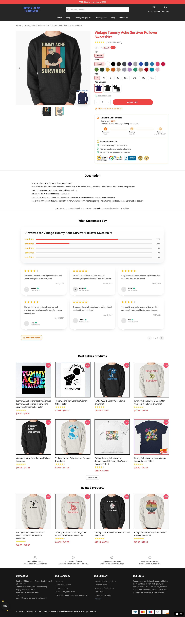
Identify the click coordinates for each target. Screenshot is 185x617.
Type (96, 52)
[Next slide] (86, 68)
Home (18, 25)
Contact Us (99, 592)
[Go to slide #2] (60, 111)
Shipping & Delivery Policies (105, 581)
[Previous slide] (20, 68)
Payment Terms (101, 585)
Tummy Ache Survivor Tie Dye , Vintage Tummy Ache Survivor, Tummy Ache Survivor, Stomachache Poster (33, 404)
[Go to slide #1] (47, 111)
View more (92, 477)
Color (97, 60)
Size (96, 74)
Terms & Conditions (63, 585)
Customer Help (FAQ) (103, 595)
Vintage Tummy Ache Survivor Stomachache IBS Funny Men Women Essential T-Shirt (111, 461)
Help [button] (180, 614)
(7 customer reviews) (114, 43)
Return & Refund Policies (104, 588)
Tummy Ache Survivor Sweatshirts (67, 25)
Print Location (100, 82)
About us (59, 581)
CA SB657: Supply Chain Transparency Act (72, 595)
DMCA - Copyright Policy (65, 592)
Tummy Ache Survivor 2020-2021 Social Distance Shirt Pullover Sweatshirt (31, 535)
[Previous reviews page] (149, 338)
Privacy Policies (62, 588)
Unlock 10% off (5, 606)
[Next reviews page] (161, 338)
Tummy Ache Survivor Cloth (36, 25)
